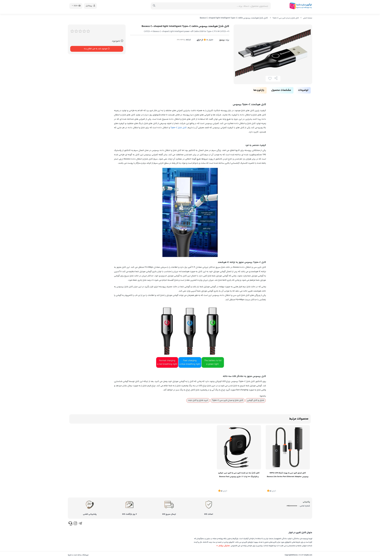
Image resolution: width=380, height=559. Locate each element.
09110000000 (292, 505)
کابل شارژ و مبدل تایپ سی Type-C (286, 18)
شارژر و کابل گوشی (255, 400)
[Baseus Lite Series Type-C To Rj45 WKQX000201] (288, 447)
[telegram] (80, 524)
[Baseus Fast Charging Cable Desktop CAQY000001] (239, 447)
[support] (70, 524)
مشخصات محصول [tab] (281, 90)
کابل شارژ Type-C (178, 127)
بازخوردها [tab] (258, 90)
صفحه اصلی (307, 18)
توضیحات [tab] (303, 90)
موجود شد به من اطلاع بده (96, 48)
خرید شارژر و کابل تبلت (198, 400)
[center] (154, 6)
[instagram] (75, 524)
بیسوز (222, 40)
